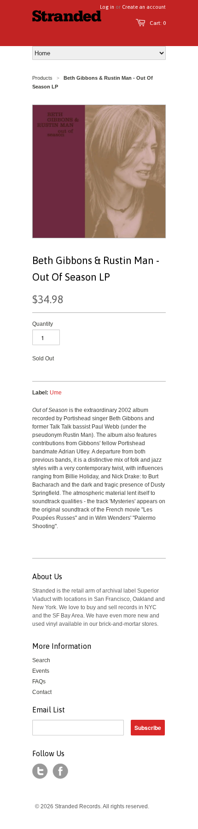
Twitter (40, 771)
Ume (56, 392)
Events (40, 671)
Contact (42, 692)
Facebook (60, 771)
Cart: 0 (158, 23)
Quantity (42, 324)
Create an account (144, 7)
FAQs (39, 681)
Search (41, 660)
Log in (107, 7)
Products (42, 78)
